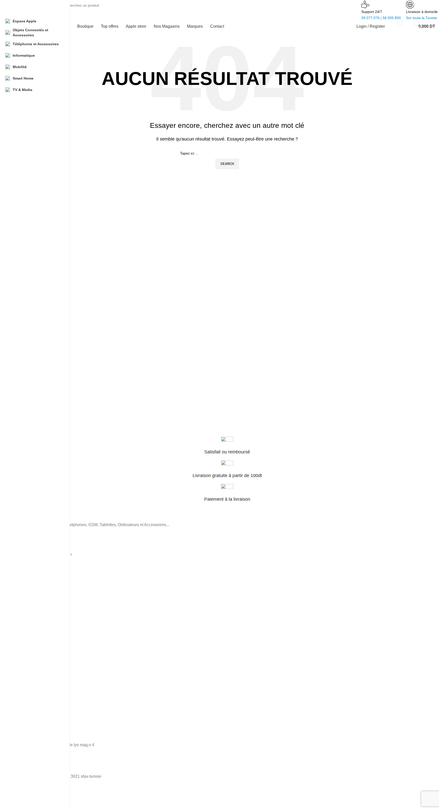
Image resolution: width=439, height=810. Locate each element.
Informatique (29, 563)
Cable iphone (29, 613)
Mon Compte (29, 697)
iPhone (24, 604)
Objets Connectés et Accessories (45, 554)
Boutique (26, 671)
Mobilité (25, 580)
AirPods (25, 630)
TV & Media (28, 589)
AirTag (24, 639)
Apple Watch (29, 621)
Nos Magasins (30, 689)
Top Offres (27, 680)
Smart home (29, 572)
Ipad (22, 648)
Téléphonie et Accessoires (40, 545)
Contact (25, 706)
